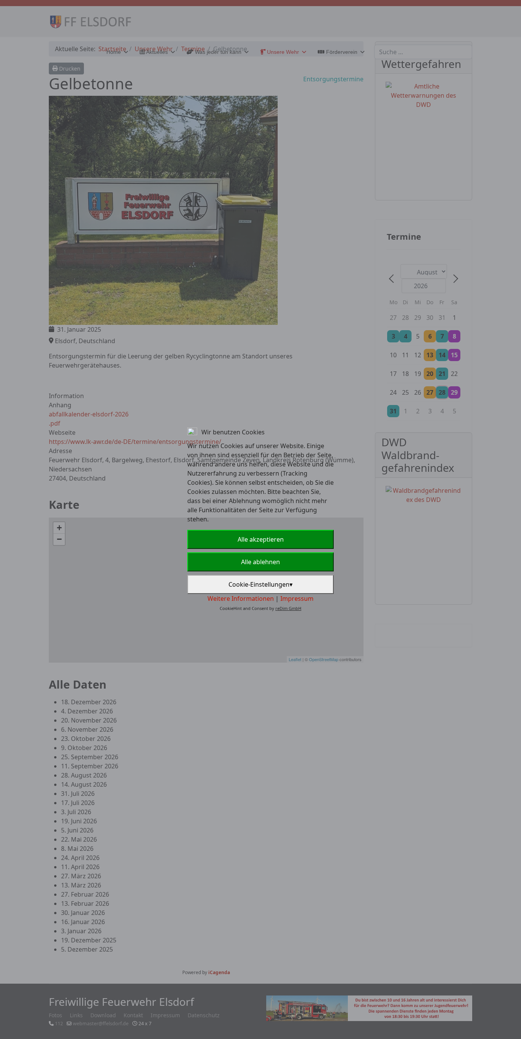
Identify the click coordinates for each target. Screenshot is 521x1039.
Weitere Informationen (240, 598)
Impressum (297, 598)
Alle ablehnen (260, 562)
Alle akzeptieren (261, 539)
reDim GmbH (288, 608)
